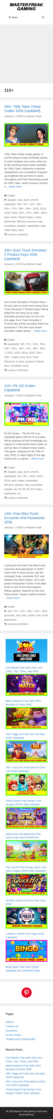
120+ (32, 204)
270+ (29, 212)
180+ (21, 208)
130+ (43, 344)
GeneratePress (26, 1114)
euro (22, 357)
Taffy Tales (10, 230)
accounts (9, 615)
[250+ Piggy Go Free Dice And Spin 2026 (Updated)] (26, 718)
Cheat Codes (25, 217)
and (18, 615)
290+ (36, 212)
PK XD (21, 489)
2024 (7, 212)
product (29, 361)
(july (20, 199)
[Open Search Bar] (43, 17)
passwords (10, 619)
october (21, 225)
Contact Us (12, 1026)
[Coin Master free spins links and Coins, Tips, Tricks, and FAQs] (26, 651)
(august (11, 199)
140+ (7, 348)
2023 (43, 208)
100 (19, 204)
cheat (13, 217)
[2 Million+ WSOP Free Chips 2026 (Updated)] (26, 918)
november (10, 225)
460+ (44, 212)
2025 (14, 212)
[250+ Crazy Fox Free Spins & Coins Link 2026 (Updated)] (26, 751)
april (6, 217)
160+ (7, 208)
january (32, 221)
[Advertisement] (26, 52)
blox (24, 615)
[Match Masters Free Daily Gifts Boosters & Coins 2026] (26, 685)
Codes (11, 195)
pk (15, 489)
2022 (36, 208)
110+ (25, 204)
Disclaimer (11, 1030)
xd (19, 493)
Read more (15, 186)
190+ (28, 208)
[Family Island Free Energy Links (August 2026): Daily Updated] (26, 785)
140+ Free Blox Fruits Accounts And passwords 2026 (24, 518)
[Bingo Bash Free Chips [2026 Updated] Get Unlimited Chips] (26, 951)
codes (37, 217)
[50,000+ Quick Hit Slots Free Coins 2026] (26, 884)
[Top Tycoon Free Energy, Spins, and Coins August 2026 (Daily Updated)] (26, 851)
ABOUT (10, 1022)
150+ (39, 204)
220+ (22, 212)
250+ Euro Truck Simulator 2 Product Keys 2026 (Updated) (25, 254)
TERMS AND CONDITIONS (20, 1039)
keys (21, 361)
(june (26, 199)
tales (21, 230)
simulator (16, 365)
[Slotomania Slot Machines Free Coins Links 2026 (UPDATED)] (26, 818)
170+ (14, 208)
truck (25, 365)
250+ (7, 357)
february (22, 221)
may (40, 221)
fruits (45, 615)
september (33, 225)
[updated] (10, 204)
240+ (39, 352)
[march (34, 199)
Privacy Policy (13, 1034)
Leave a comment (17, 234)
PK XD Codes (34, 489)
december (10, 221)
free (38, 615)
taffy (43, 225)
